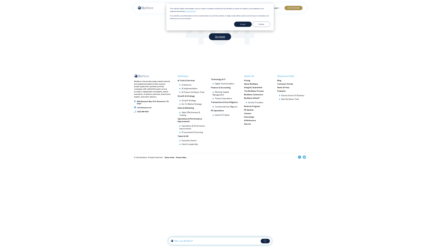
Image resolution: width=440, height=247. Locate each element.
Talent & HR (183, 136)
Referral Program (252, 106)
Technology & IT (218, 79)
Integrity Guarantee (253, 87)
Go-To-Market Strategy (192, 104)
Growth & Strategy (186, 96)
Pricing (247, 80)
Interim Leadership (190, 144)
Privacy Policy (190, 11)
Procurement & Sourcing (192, 132)
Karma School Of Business (292, 95)
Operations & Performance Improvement (190, 120)
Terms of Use (170, 157)
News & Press (283, 87)
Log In (276, 8)
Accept (243, 24)
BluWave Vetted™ (252, 98)
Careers (247, 113)
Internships (249, 117)
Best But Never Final (290, 99)
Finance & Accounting (221, 87)
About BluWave (251, 84)
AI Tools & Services (186, 80)
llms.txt (247, 124)
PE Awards (248, 110)
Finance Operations (223, 98)
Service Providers (255, 102)
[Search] (265, 241)
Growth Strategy (189, 100)
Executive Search (189, 140)
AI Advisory (186, 85)
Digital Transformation (224, 83)
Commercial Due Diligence (226, 106)
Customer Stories (285, 84)
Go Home (220, 36)
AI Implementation (189, 88)
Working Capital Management (221, 93)
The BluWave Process (254, 91)
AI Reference (250, 120)
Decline (261, 24)
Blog (279, 80)
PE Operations (217, 110)
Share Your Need (293, 8)
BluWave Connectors (253, 94)
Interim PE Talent (222, 115)
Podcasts (281, 91)
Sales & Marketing (186, 108)
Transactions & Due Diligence (224, 102)
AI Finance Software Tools (193, 92)
